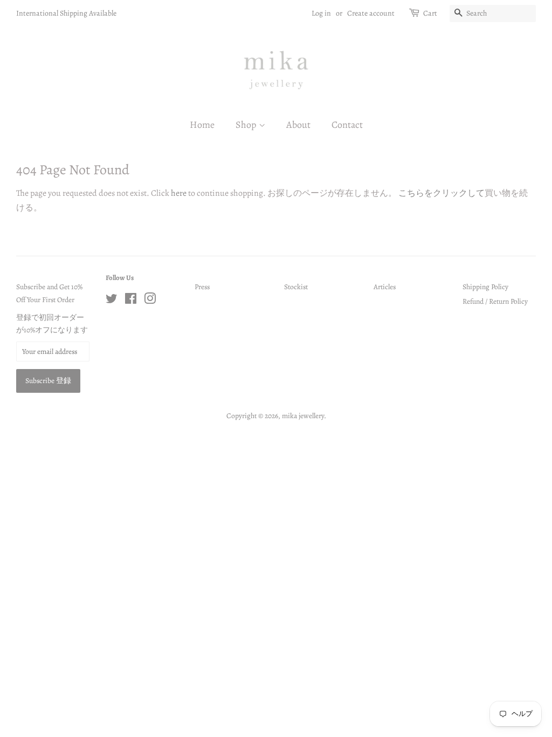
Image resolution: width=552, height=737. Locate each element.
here (179, 193)
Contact (347, 124)
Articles (385, 287)
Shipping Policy (485, 287)
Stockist (296, 287)
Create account (371, 13)
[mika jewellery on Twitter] (112, 301)
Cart (430, 13)
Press (202, 287)
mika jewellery (303, 416)
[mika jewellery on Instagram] (150, 301)
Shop (247, 124)
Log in (321, 13)
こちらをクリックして (441, 193)
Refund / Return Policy (495, 301)
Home (202, 124)
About (298, 124)
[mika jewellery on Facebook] (131, 301)
